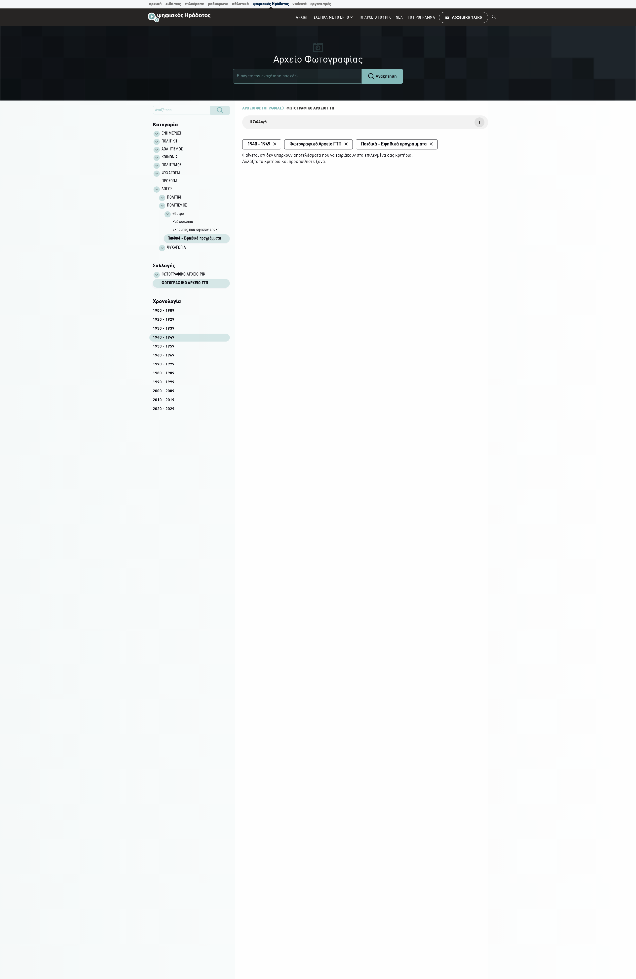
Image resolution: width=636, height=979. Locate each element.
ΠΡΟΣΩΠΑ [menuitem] (169, 181)
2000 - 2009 (163, 391)
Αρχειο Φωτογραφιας (262, 108)
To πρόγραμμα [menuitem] (421, 17)
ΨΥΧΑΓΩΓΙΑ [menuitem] (170, 173)
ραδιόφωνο (218, 4)
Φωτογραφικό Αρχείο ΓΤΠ (184, 283)
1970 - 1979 (163, 364)
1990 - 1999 (163, 382)
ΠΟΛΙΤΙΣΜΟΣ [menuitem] (171, 165)
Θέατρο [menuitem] (178, 214)
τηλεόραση (194, 4)
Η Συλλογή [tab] (258, 122)
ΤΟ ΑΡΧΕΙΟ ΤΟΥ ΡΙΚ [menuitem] (375, 17)
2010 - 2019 (163, 400)
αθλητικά (240, 4)
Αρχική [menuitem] (302, 17)
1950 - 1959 (163, 346)
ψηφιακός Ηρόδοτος (271, 4)
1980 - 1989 (163, 373)
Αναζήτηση (386, 76)
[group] (194, 222)
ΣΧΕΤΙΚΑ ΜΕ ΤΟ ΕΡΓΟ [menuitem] (331, 17)
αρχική (155, 4)
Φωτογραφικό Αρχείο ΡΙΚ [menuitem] (183, 274)
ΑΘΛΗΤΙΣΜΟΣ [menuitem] (172, 149)
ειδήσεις (173, 4)
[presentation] (365, 122)
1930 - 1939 (163, 328)
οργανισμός (320, 4)
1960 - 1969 (163, 355)
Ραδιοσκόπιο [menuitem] (182, 222)
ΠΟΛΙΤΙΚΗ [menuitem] (169, 141)
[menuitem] (494, 17)
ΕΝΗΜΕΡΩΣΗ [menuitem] (172, 133)
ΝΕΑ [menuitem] (399, 17)
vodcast (299, 4)
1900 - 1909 (163, 311)
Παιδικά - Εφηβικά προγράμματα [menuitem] (194, 238)
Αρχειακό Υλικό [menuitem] (467, 17)
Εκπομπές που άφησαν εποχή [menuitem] (195, 230)
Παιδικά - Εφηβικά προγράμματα (394, 144)
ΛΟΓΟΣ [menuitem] (166, 189)
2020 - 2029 (163, 409)
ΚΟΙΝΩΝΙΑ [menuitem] (169, 157)
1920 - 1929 (163, 319)
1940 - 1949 (163, 337)
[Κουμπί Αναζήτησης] (220, 110)
